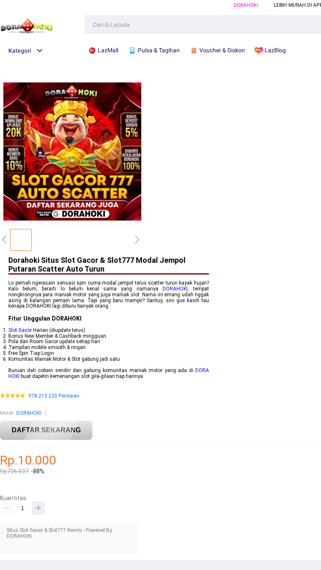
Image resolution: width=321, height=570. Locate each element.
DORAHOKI (246, 5)
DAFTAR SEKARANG (46, 430)
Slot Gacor (20, 330)
